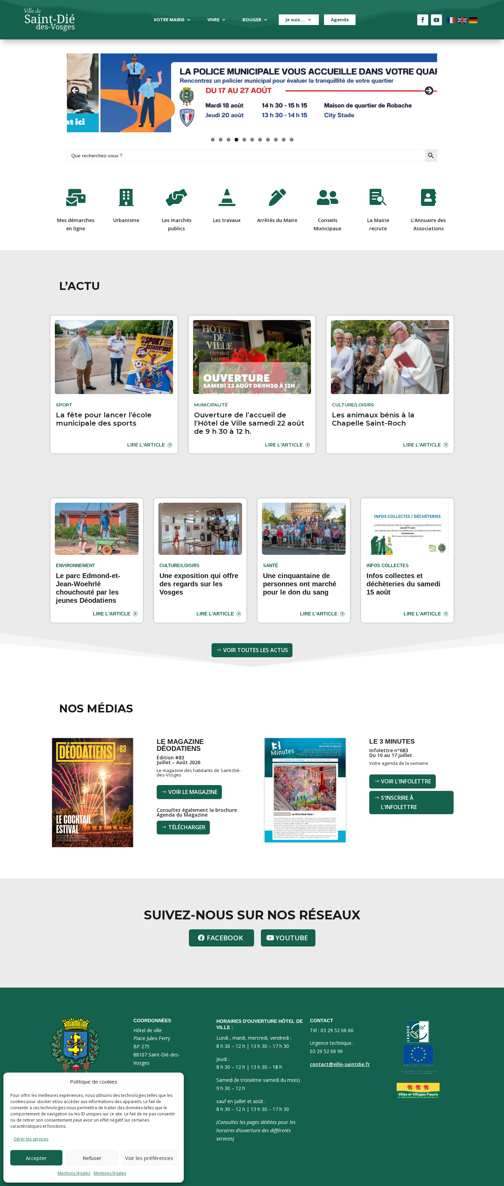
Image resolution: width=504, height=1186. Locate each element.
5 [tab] (244, 140)
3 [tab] (228, 140)
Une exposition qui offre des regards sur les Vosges (198, 584)
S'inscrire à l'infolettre (399, 802)
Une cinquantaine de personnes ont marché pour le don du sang (299, 584)
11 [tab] (291, 140)
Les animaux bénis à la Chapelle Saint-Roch (373, 419)
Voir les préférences (149, 1157)
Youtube (291, 937)
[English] (462, 19)
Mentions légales (74, 1173)
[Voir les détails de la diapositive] (252, 92)
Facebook (225, 937)
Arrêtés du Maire (277, 220)
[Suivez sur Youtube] (436, 19)
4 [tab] (236, 140)
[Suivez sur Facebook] (422, 19)
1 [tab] (213, 140)
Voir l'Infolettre (406, 781)
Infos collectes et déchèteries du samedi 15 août (404, 584)
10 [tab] (284, 140)
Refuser (92, 1157)
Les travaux (227, 220)
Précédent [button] (75, 91)
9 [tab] (276, 140)
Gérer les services (31, 1139)
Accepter (36, 1157)
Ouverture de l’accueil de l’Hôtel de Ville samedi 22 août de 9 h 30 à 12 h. (249, 423)
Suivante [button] (428, 91)
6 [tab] (252, 140)
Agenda (340, 19)
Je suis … (295, 19)
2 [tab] (221, 140)
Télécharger (186, 827)
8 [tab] (268, 140)
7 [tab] (260, 140)
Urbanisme (126, 220)
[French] (451, 19)
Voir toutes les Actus (255, 650)
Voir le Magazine (192, 792)
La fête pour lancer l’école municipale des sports (104, 419)
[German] (473, 19)
